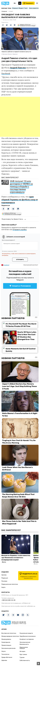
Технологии (5, 654)
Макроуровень (6, 639)
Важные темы (6, 8)
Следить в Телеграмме (21, 286)
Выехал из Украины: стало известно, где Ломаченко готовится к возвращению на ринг (15, 558)
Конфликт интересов (27, 639)
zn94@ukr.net (26, 603)
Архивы (4, 575)
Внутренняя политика (8, 633)
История (22, 651)
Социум (22, 648)
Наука (3, 651)
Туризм (22, 657)
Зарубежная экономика (28, 636)
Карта (3, 587)
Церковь (4, 660)
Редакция (4, 578)
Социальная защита (26, 633)
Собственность (25, 660)
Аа (19, 3)
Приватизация (6, 645)
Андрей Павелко (18, 67)
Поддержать (29, 3)
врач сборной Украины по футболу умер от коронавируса (19, 199)
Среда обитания (6, 657)
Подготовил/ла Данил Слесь (12, 219)
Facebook (5, 73)
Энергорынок (5, 642)
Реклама (4, 581)
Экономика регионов (8, 648)
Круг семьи (23, 654)
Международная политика (10, 636)
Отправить (20, 259)
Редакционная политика (9, 584)
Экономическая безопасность (25, 643)
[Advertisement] (20, 117)
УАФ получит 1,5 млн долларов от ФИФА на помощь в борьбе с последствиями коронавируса (21, 186)
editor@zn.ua (31, 606)
